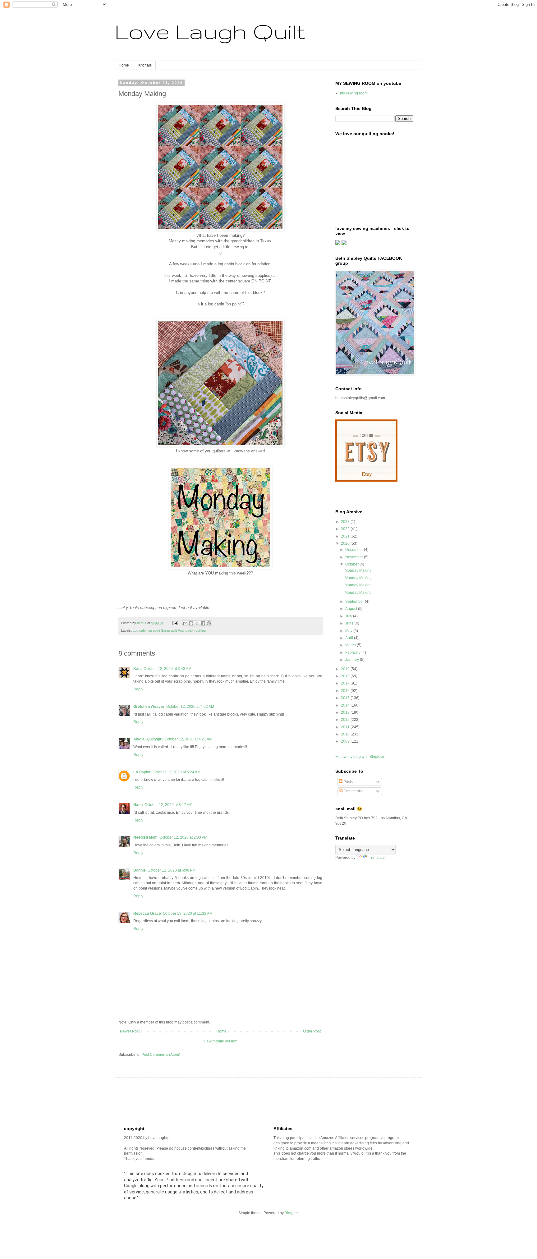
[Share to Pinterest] (209, 623)
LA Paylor (142, 772)
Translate (377, 857)
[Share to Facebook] (203, 623)
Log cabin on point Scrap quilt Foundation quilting (169, 630)
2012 (346, 719)
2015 (346, 698)
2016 (346, 691)
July (349, 616)
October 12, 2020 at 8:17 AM (168, 805)
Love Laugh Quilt (210, 31)
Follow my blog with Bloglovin (360, 756)
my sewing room (354, 93)
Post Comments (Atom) (160, 1054)
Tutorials (144, 65)
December (354, 549)
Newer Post (130, 1031)
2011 (346, 727)
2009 (346, 741)
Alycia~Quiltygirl (148, 739)
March (351, 645)
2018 (346, 676)
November (354, 557)
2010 (346, 734)
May (349, 631)
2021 (346, 536)
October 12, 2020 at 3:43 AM (167, 668)
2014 (346, 705)
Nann (138, 805)
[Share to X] (197, 623)
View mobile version (220, 1041)
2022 (346, 529)
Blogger (291, 1213)
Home (124, 65)
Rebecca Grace (147, 913)
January (352, 659)
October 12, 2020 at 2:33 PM (183, 837)
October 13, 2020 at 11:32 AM (188, 913)
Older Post (312, 1031)
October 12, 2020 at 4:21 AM (188, 739)
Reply (138, 689)
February (353, 652)
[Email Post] (175, 623)
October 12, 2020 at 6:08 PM (171, 870)
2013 (346, 712)
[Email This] (185, 623)
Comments (352, 791)
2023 (346, 522)
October (352, 564)
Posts (347, 782)
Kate (137, 668)
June (350, 623)
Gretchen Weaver (148, 706)
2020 (346, 543)
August (351, 609)
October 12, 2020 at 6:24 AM (176, 772)
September (355, 601)
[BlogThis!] (191, 623)
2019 (346, 669)
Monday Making (358, 570)
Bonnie (139, 870)
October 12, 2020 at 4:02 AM (190, 706)
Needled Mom (145, 837)
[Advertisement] (237, 1101)
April (349, 638)
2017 (346, 683)
